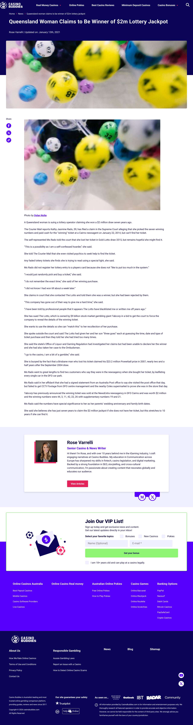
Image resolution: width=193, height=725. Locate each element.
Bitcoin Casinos (164, 607)
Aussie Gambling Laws (63, 658)
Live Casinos (19, 607)
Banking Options (167, 583)
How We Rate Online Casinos (22, 658)
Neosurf (161, 596)
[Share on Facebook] (8, 125)
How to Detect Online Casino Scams (70, 670)
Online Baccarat (138, 591)
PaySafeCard (163, 612)
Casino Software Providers (25, 601)
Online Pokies (76, 5)
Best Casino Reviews (103, 5)
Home (12, 14)
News (20, 14)
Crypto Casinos (164, 618)
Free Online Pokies (100, 591)
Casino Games (140, 583)
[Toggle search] (187, 5)
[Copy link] (8, 140)
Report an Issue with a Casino (67, 664)
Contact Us (14, 676)
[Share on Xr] (8, 132)
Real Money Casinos (47, 5)
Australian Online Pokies (107, 583)
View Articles (77, 483)
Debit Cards (162, 601)
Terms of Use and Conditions (22, 664)
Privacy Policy (15, 670)
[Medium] (142, 497)
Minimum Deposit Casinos (136, 5)
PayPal (160, 591)
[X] (152, 497)
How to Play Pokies (101, 596)
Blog (130, 649)
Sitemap (155, 649)
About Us (14, 650)
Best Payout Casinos (22, 591)
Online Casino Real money (67, 583)
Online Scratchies (139, 607)
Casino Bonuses (167, 5)
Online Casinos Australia (28, 583)
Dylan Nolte (40, 215)
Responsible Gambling (67, 650)
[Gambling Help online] (70, 711)
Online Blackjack (138, 596)
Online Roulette (138, 601)
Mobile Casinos (20, 596)
